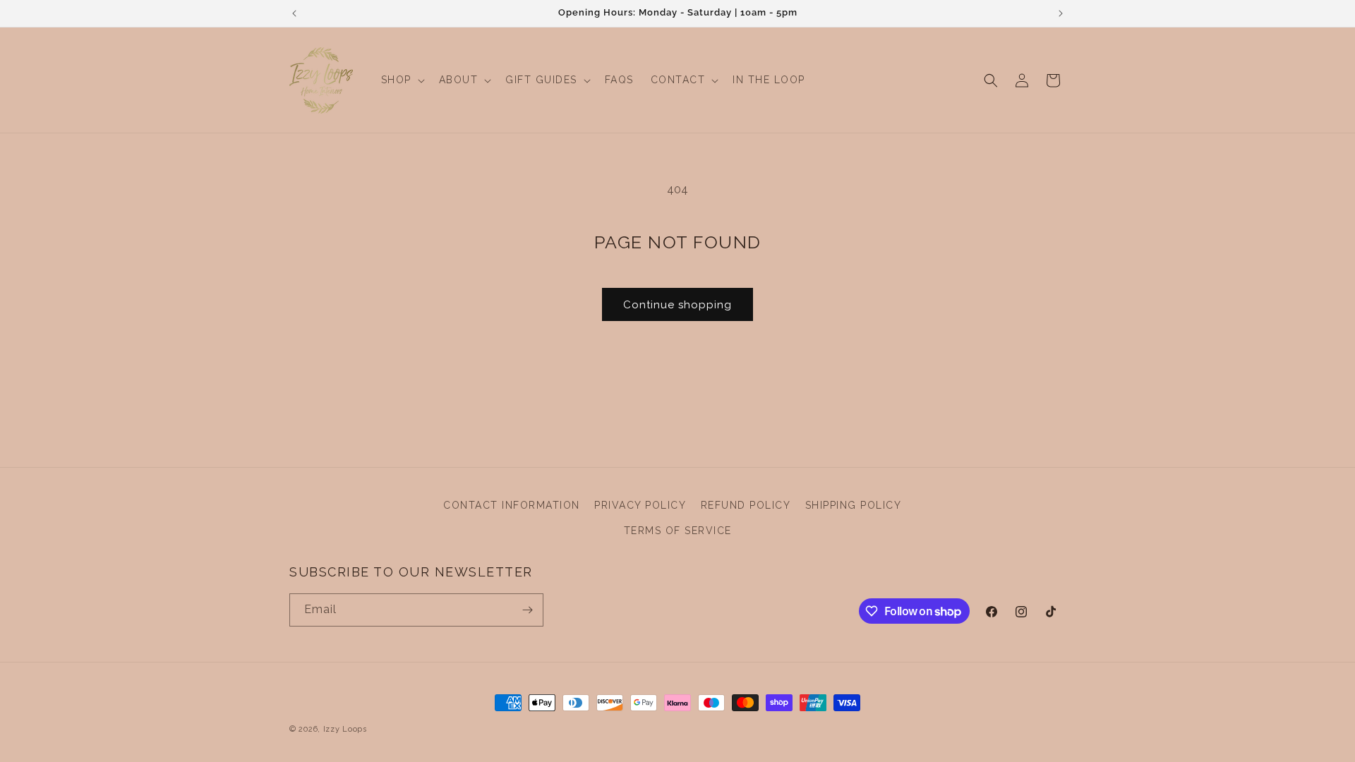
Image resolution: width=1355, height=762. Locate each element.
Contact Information (511, 505)
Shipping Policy (853, 505)
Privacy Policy (640, 505)
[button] (401, 80)
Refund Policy (746, 505)
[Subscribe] (527, 610)
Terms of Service (678, 530)
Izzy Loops (345, 729)
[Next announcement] (1060, 13)
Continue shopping (677, 304)
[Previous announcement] (294, 13)
